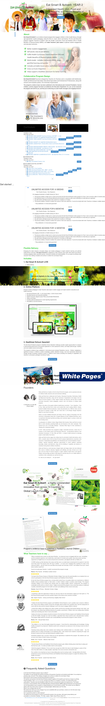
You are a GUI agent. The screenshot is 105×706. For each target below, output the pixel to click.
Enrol (70, 191)
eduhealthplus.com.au (30, 697)
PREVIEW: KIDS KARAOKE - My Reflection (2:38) (40, 148)
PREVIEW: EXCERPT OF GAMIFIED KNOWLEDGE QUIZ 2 (42, 142)
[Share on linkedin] (15, 36)
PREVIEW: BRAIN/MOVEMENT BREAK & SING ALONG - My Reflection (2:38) (47, 147)
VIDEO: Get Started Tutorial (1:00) (36, 161)
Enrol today (52, 245)
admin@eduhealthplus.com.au (43, 697)
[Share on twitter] (15, 34)
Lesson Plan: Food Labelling (35, 168)
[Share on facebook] (15, 33)
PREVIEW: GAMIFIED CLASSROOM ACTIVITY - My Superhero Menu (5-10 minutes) (48, 154)
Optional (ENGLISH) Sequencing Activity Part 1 (39, 173)
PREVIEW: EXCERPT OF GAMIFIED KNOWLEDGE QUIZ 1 (42, 137)
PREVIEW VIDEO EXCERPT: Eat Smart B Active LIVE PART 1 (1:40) (44, 136)
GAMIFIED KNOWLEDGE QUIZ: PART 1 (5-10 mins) (41, 171)
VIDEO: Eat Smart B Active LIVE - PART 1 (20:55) (40, 170)
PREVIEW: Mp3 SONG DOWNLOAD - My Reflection (40, 150)
